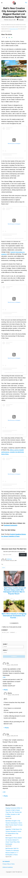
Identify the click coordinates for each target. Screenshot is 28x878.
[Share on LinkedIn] (9, 37)
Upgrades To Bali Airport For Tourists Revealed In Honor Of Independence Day (14, 831)
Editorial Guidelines (8, 867)
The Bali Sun (9, 559)
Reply (6, 689)
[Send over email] (11, 37)
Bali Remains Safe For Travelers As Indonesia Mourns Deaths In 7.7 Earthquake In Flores (12, 851)
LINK (4, 677)
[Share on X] (6, 37)
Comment (4, 630)
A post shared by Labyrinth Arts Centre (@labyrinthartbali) (14, 488)
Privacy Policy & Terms (9, 864)
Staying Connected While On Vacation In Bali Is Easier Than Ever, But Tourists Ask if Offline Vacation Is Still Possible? (14, 812)
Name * (5, 644)
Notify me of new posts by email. (12, 627)
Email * (5, 650)
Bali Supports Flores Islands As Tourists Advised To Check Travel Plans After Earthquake (14, 841)
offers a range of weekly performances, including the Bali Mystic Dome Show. (12, 452)
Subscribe (22, 554)
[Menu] (2, 3)
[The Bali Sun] (14, 2)
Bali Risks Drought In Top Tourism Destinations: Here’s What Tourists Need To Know (14, 823)
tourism (3, 567)
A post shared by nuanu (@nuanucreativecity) (14, 157)
